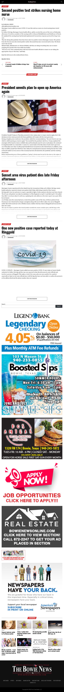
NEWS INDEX (6, 680)
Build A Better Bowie (46, 680)
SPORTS (12, 680)
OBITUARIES (18, 680)
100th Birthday (57, 680)
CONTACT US (33, 682)
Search (3, 304)
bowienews (11, 19)
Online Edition (26, 680)
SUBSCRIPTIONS (35, 680)
